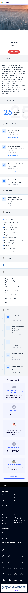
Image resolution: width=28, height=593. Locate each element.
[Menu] (26, 2)
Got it (23, 590)
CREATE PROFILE (14, 476)
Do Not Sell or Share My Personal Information (19, 521)
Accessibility (5, 518)
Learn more (16, 590)
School (16, 494)
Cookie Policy (17, 509)
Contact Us (4, 509)
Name (15, 500)
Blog (3, 515)
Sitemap (16, 515)
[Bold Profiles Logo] (5, 2)
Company (16, 497)
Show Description (13, 137)
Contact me (14, 51)
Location (4, 497)
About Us (16, 512)
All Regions (17, 518)
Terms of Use (5, 512)
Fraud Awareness (6, 524)
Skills (3, 494)
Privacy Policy (5, 521)
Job (3, 500)
